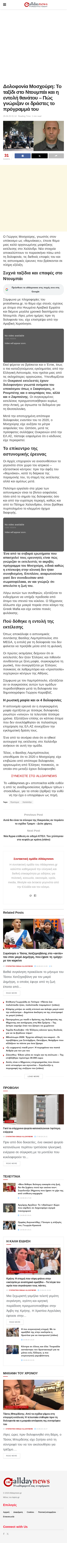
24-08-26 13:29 (42, 966)
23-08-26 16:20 (28, 1340)
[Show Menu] (4, 4)
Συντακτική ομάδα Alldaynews (34, 858)
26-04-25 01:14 (10, 116)
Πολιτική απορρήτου (47, 1512)
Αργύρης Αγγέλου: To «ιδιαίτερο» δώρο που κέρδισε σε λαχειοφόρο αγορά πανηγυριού (39, 1208)
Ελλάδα (9, 1121)
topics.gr (15, 1497)
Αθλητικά (10, 946)
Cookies (30, 1512)
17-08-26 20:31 (42, 1136)
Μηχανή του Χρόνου (16, 1407)
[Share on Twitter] (39, 155)
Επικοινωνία (8, 1517)
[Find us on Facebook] (3, 1534)
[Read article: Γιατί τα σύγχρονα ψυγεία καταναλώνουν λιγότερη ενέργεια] (33, 1109)
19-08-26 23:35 (28, 1360)
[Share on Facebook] (23, 155)
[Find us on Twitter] (8, 1534)
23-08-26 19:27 (42, 1429)
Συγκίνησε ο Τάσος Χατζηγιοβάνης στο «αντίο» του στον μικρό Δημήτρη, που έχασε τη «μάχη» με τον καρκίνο (33, 957)
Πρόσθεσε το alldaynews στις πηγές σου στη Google (35, 289)
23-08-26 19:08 (45, 1290)
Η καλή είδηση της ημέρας (23, 1272)
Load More (33, 1076)
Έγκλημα (14, 802)
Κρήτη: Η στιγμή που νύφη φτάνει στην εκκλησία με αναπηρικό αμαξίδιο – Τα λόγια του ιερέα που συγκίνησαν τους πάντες (33, 1282)
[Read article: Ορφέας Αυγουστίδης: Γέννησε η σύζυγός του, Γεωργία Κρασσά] (9, 1225)
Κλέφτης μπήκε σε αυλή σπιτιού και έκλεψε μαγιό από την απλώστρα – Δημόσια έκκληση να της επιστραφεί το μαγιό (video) (35, 1012)
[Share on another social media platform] (56, 155)
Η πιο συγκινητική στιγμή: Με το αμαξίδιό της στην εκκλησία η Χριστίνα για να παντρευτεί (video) (39, 1332)
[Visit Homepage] (36, 4)
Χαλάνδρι (27, 802)
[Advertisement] (33, 45)
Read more (13, 993)
